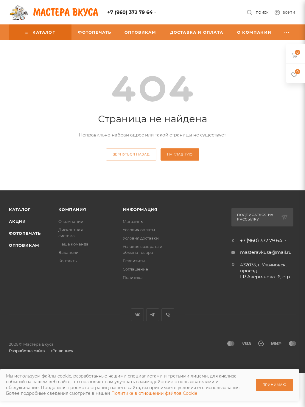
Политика (133, 277)
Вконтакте (137, 314)
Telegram (152, 314)
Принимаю (274, 385)
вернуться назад (131, 154)
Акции (17, 221)
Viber (167, 314)
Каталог (20, 209)
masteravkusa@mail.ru (266, 252)
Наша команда (73, 244)
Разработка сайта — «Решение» (41, 350)
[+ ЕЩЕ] (287, 32)
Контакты (67, 260)
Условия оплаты (139, 229)
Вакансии (68, 252)
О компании (70, 221)
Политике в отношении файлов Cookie (154, 393)
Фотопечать (25, 233)
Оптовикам (24, 245)
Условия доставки (141, 238)
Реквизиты (134, 260)
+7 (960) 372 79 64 (129, 12)
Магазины (133, 221)
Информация (140, 209)
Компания (72, 209)
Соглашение (135, 269)
